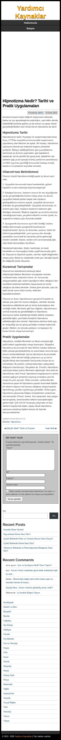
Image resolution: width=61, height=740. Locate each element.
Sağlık (6, 689)
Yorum (9, 448)
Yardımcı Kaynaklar (23, 736)
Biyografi (7, 611)
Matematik (7, 684)
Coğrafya (7, 621)
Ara (4, 511)
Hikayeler (7, 666)
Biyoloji (6, 616)
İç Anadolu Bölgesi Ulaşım (28, 593)
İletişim (30, 28)
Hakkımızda (30, 23)
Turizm (6, 716)
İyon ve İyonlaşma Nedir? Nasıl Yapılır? (35, 565)
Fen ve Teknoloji (10, 643)
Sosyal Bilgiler (9, 702)
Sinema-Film (8, 693)
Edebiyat (7, 630)
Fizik (5, 652)
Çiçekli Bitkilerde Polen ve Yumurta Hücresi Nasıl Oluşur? (28, 539)
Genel (5, 657)
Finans (6, 648)
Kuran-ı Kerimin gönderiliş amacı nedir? (36, 588)
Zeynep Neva (11, 588)
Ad (8, 472)
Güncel (6, 661)
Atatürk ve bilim (10, 607)
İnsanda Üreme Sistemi (13, 530)
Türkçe (6, 721)
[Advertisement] (30, 63)
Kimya (6, 680)
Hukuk (6, 671)
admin (40, 113)
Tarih (5, 707)
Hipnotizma (16, 422)
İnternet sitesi (12, 485)
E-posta (10, 478)
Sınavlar (7, 698)
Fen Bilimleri (8, 639)
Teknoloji (7, 712)
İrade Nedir (50, 428)
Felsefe (6, 634)
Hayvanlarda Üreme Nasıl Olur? (16, 534)
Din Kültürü (8, 625)
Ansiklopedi (8, 602)
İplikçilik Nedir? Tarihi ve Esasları (20, 428)
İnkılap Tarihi (8, 675)
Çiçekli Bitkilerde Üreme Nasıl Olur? (18, 543)
